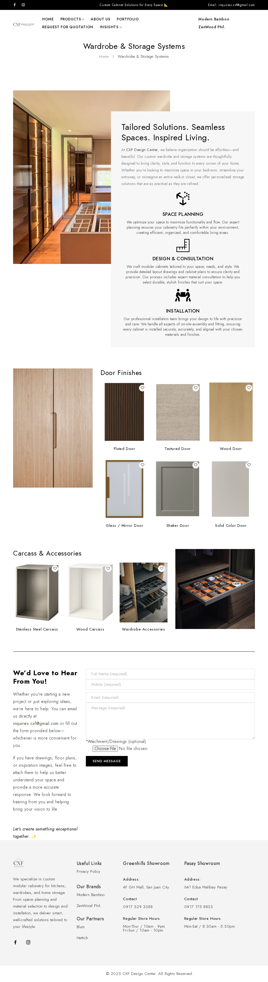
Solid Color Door (231, 525)
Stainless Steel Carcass (37, 629)
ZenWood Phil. (211, 27)
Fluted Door (124, 449)
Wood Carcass (90, 629)
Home (104, 56)
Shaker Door (177, 525)
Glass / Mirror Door (124, 525)
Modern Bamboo (213, 19)
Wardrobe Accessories (143, 629)
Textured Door (178, 449)
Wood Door (231, 449)
